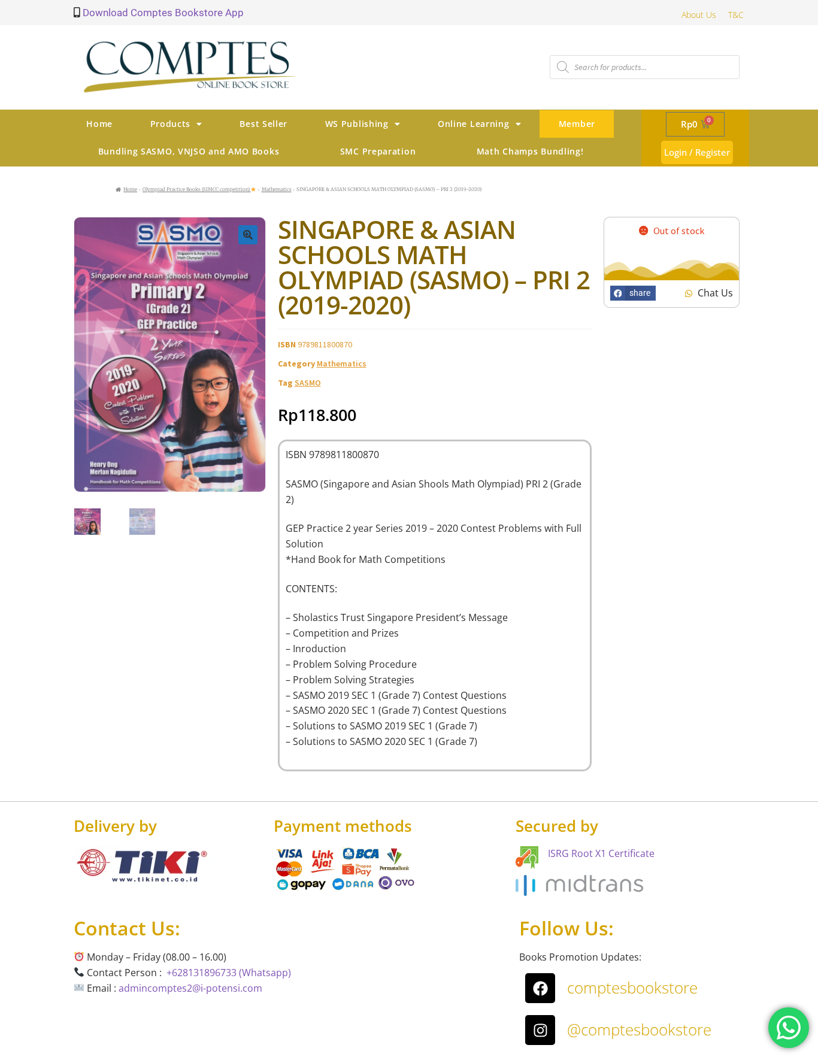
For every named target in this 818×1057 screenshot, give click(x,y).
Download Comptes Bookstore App (162, 13)
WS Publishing (357, 123)
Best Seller (263, 123)
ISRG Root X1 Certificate (601, 853)
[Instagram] (540, 1030)
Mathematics (277, 189)
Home (99, 123)
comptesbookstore (632, 987)
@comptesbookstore (639, 1029)
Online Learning (474, 123)
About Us (698, 14)
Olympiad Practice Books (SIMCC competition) (197, 189)
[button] (247, 234)
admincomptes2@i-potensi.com (190, 988)
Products (170, 123)
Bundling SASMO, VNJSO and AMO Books (189, 151)
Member (577, 123)
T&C (736, 14)
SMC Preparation (378, 151)
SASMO (308, 382)
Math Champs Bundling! (530, 151)
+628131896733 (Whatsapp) (228, 972)
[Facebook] (540, 988)
